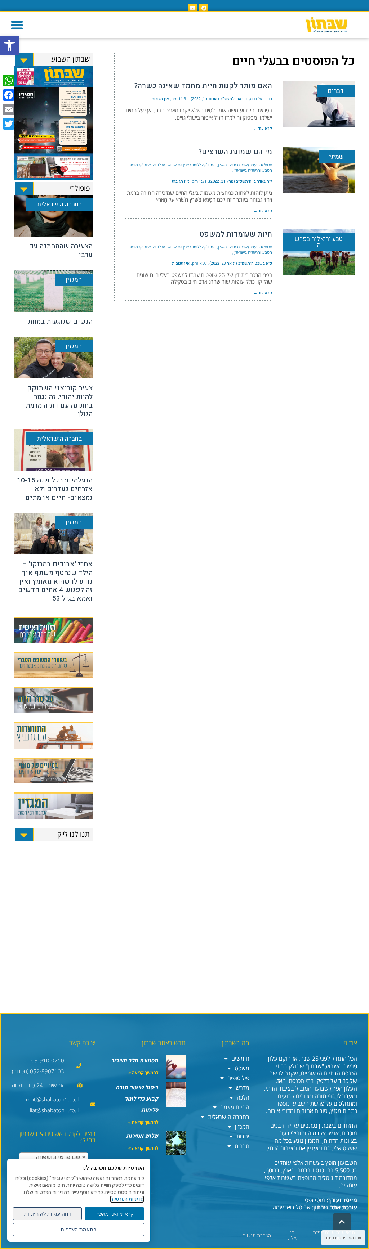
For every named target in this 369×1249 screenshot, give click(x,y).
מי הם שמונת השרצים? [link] (235, 151)
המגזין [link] (242, 1126)
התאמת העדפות (79, 1229)
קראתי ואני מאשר (114, 1213)
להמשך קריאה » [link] (143, 1073)
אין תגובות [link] (160, 99)
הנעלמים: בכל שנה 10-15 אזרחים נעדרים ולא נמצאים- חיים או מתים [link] (55, 489)
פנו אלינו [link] (291, 1235)
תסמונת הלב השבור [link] (135, 1060)
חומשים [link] (240, 1058)
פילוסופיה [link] (238, 1078)
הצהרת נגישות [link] (256, 1235)
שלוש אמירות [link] (142, 1135)
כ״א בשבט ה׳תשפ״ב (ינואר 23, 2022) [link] (240, 263)
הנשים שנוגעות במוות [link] (60, 321)
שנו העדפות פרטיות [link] (343, 1238)
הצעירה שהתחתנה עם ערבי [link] (61, 250)
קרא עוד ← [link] (262, 128)
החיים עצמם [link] (234, 1107)
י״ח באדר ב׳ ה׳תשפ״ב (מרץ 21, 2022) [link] (240, 181)
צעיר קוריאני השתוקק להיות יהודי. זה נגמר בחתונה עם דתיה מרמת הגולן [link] (59, 401)
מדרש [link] (242, 1087)
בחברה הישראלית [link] (228, 1116)
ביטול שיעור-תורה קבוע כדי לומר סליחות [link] (137, 1098)
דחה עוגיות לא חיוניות (47, 1213)
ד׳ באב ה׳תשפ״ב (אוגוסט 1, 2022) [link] (219, 99)
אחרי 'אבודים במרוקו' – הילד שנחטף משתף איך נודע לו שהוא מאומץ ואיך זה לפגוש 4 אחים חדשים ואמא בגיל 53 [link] (55, 581)
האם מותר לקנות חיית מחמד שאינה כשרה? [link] (203, 85)
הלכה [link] (243, 1097)
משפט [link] (242, 1068)
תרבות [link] (242, 1146)
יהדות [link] (242, 1136)
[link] (9, 45)
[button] (17, 25)
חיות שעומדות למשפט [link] (235, 234)
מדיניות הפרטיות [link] (127, 1199)
